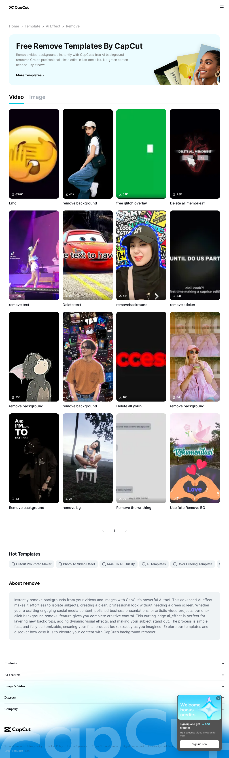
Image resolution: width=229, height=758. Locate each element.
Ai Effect (53, 26)
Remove (73, 26)
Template (32, 26)
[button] (199, 744)
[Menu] (222, 7)
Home (14, 26)
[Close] (218, 698)
